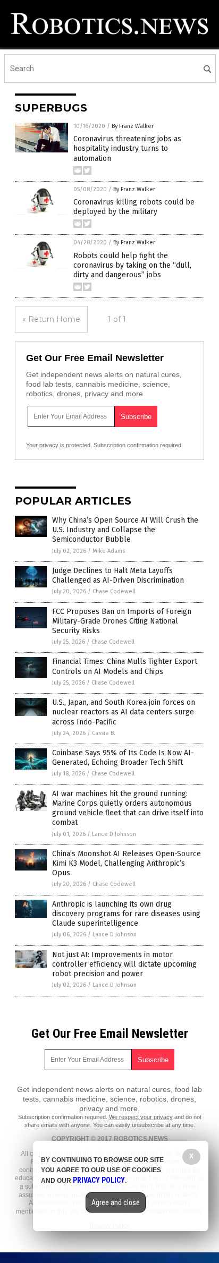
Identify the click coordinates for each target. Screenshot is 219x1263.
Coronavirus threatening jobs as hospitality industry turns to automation (127, 148)
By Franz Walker (133, 126)
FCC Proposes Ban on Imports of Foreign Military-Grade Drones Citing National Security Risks (121, 621)
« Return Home (51, 319)
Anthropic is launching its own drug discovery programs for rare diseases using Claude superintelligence (126, 914)
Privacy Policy (99, 1180)
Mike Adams (108, 551)
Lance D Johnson (114, 834)
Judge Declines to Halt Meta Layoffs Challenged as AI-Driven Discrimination (118, 575)
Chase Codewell (114, 591)
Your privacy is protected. (59, 445)
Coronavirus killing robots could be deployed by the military (134, 207)
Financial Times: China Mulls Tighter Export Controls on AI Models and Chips (124, 666)
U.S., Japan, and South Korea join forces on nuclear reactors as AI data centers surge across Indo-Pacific (123, 712)
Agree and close (115, 1202)
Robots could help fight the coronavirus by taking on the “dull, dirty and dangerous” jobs (132, 265)
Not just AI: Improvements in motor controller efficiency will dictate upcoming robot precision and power (124, 964)
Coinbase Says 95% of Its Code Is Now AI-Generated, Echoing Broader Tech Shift (123, 757)
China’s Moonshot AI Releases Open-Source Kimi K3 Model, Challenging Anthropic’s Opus (126, 863)
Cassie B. (103, 733)
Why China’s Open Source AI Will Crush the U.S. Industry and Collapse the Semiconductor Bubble (125, 530)
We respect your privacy (141, 1117)
